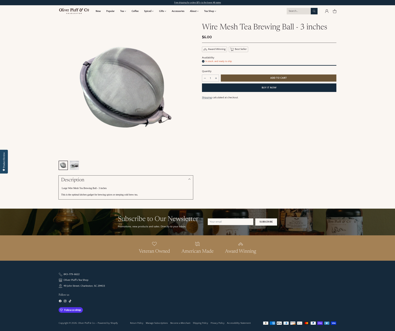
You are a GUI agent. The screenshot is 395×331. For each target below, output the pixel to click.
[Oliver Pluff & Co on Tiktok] (70, 301)
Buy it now (269, 87)
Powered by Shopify (108, 323)
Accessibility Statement (239, 323)
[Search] (314, 11)
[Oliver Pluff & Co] (74, 11)
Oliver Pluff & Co (86, 323)
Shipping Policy (200, 323)
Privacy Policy (218, 323)
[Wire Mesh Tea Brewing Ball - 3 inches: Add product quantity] (216, 78)
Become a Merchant (180, 323)
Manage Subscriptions (157, 323)
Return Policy (136, 323)
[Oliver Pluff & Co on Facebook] (60, 301)
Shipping (207, 97)
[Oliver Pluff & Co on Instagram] (65, 301)
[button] (123, 11)
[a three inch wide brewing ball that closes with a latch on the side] (126, 90)
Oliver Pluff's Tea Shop (76, 280)
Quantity (207, 71)
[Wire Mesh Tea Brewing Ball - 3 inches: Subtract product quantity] (205, 78)
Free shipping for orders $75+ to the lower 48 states (197, 2)
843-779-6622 (72, 274)
